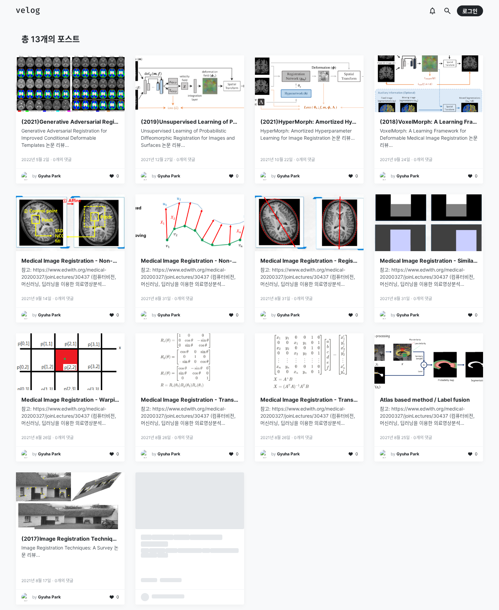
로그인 (470, 11)
